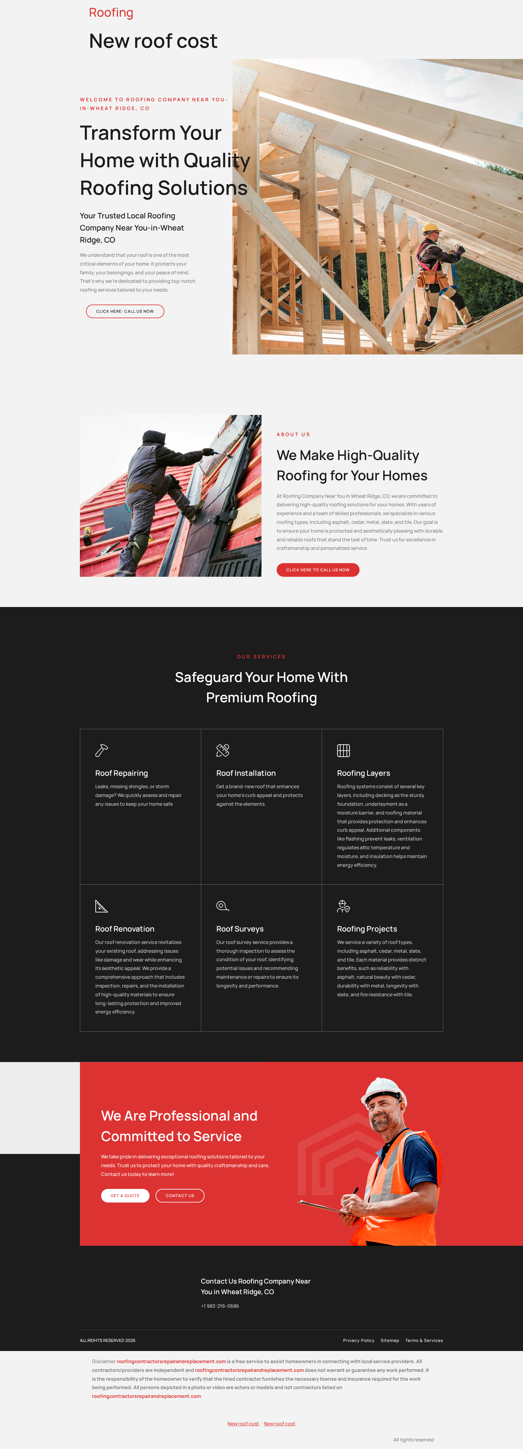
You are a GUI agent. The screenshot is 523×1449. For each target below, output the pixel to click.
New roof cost (243, 1423)
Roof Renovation (124, 928)
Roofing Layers (363, 773)
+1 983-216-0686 (220, 1306)
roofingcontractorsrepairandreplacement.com (171, 1361)
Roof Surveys (240, 928)
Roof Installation (246, 773)
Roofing (111, 12)
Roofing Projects (367, 928)
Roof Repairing (121, 773)
